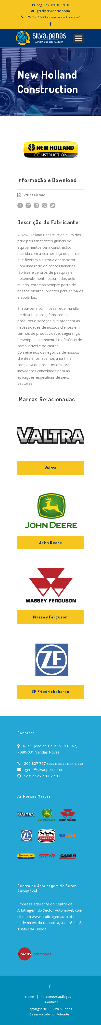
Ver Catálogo (34, 195)
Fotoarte (63, 1014)
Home (29, 996)
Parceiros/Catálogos (56, 996)
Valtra (50, 467)
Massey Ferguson (50, 617)
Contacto (51, 1002)
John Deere (50, 542)
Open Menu (78, 38)
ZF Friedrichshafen (50, 691)
